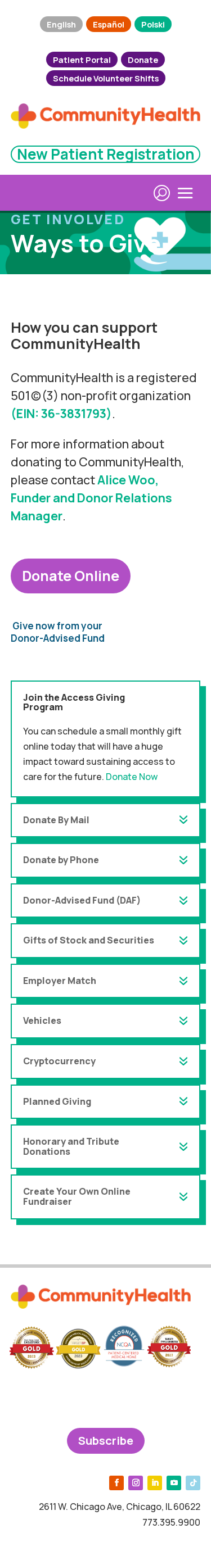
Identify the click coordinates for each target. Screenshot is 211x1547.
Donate (143, 59)
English (61, 24)
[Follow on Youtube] (174, 1483)
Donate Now (132, 776)
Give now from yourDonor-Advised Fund (58, 632)
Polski (153, 24)
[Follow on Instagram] (135, 1483)
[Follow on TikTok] (193, 1483)
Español (108, 24)
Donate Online (70, 576)
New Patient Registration (106, 154)
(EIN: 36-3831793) (61, 413)
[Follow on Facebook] (116, 1483)
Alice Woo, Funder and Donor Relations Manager (91, 497)
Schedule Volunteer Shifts (106, 78)
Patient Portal (82, 59)
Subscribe (105, 1440)
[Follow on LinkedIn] (154, 1483)
